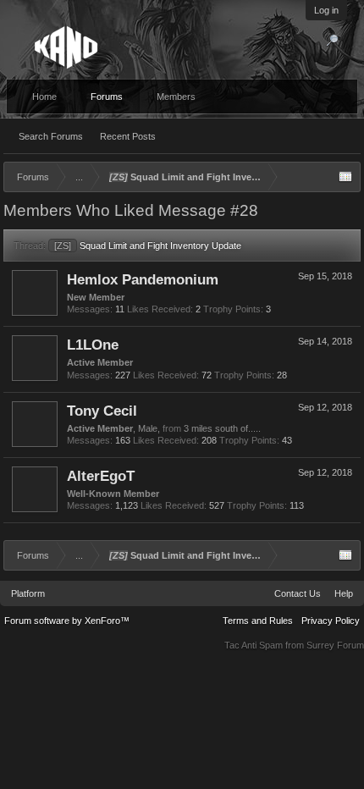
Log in (326, 10)
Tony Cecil (102, 410)
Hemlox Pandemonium (142, 279)
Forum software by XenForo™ (67, 620)
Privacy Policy (330, 620)
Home (44, 96)
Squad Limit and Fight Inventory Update (147, 245)
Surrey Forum (335, 645)
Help (343, 593)
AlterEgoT (101, 475)
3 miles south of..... (222, 428)
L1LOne (93, 344)
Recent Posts (128, 136)
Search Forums (51, 136)
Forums (107, 96)
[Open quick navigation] (345, 177)
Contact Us (297, 593)
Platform (28, 593)
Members (176, 96)
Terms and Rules (258, 620)
